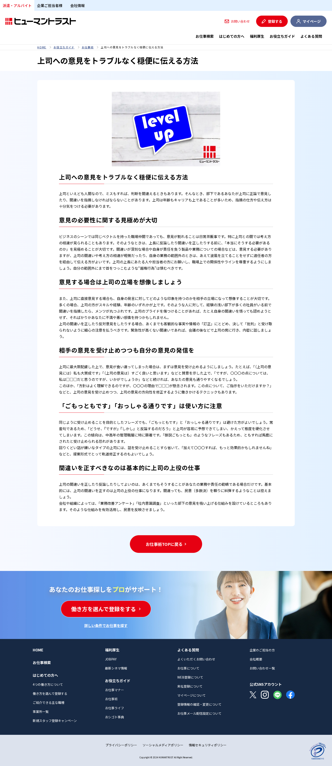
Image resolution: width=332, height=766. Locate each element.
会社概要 (256, 659)
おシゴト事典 (114, 717)
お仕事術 (88, 47)
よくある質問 (311, 36)
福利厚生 (257, 36)
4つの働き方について (48, 684)
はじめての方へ (231, 36)
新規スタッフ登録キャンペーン (55, 720)
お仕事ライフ (114, 708)
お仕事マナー (114, 690)
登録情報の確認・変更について (199, 704)
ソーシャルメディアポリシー (163, 745)
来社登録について (190, 686)
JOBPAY (111, 659)
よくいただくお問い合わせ (196, 659)
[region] (166, 47)
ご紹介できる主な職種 (48, 702)
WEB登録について (190, 677)
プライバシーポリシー (121, 745)
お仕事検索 (205, 36)
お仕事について (188, 668)
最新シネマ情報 (116, 668)
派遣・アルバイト (17, 5)
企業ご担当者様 (49, 5)
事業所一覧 (41, 711)
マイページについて (191, 695)
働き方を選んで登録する (50, 693)
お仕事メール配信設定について (199, 713)
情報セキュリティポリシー (208, 745)
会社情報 (77, 5)
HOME (41, 47)
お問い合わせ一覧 (262, 668)
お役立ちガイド (282, 36)
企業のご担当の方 (262, 650)
